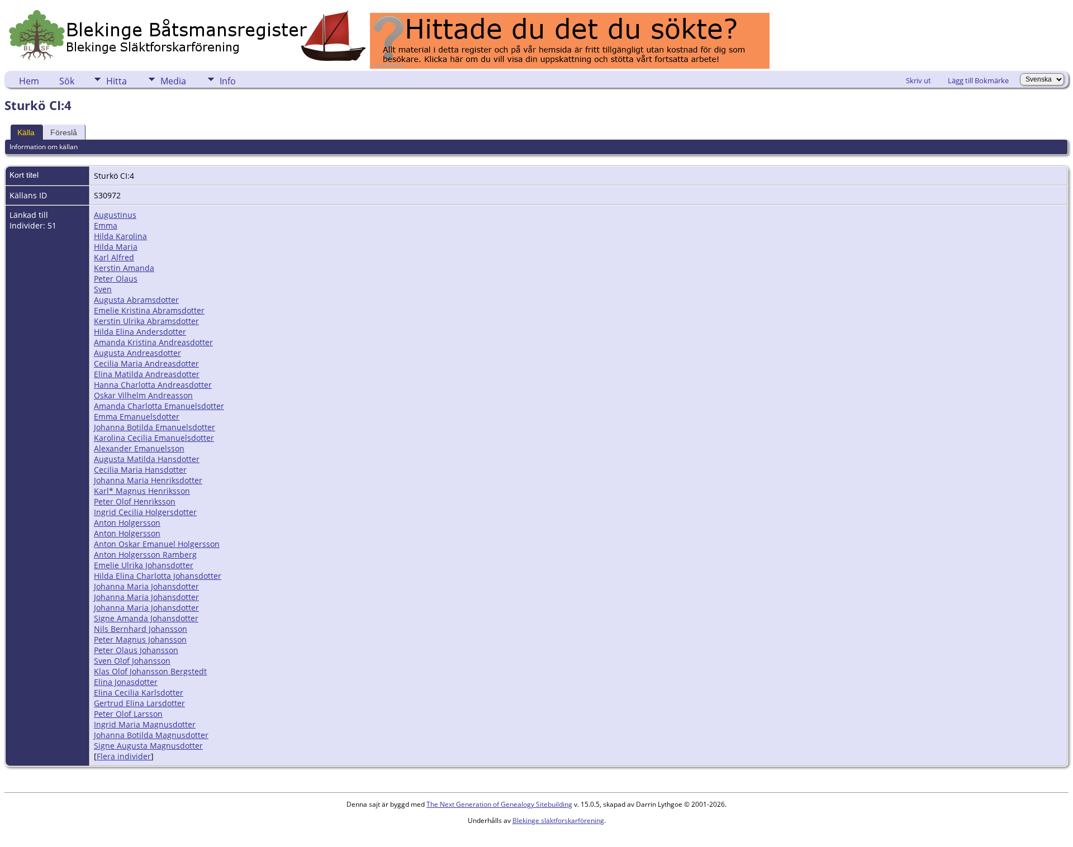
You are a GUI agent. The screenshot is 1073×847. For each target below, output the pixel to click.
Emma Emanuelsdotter (136, 416)
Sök (66, 81)
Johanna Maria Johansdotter (146, 586)
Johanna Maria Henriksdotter (148, 480)
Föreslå (63, 132)
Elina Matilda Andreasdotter (147, 374)
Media (173, 81)
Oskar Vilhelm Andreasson (143, 395)
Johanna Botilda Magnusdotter (151, 735)
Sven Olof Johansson (132, 660)
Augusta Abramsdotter (136, 299)
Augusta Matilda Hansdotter (147, 459)
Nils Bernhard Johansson (140, 629)
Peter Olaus (115, 278)
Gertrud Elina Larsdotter (139, 703)
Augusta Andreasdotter (137, 353)
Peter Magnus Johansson (140, 639)
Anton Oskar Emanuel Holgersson (157, 544)
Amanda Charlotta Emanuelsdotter (159, 406)
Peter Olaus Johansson (136, 650)
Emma (105, 225)
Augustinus (115, 215)
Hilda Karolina (120, 236)
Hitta (116, 81)
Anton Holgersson (127, 522)
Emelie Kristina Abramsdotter (149, 310)
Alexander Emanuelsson (139, 448)
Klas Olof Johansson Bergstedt (150, 671)
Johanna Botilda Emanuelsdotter (154, 427)
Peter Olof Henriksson (134, 501)
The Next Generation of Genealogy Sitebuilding (499, 804)
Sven (103, 289)
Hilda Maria (115, 246)
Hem (29, 81)
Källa (26, 132)
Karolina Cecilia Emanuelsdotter (154, 437)
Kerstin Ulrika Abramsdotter (146, 321)
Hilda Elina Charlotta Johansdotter (157, 575)
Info (228, 81)
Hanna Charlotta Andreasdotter (153, 384)
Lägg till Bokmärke (978, 80)
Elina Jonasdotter (126, 682)
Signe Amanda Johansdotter (146, 618)
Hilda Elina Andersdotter (140, 331)
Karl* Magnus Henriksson (142, 491)
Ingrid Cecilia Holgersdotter (145, 512)
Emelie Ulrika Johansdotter (143, 565)
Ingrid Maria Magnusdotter (145, 724)
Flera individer (124, 756)
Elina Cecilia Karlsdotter (138, 692)
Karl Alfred (114, 257)
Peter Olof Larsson (128, 713)
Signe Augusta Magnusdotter (148, 745)
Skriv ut (918, 80)
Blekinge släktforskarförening (558, 820)
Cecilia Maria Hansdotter (140, 469)
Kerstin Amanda (124, 268)
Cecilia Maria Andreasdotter (146, 363)
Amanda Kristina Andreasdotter (153, 342)
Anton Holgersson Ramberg (145, 554)
